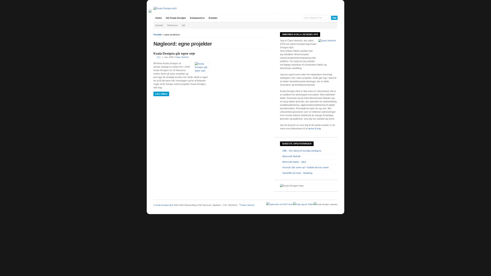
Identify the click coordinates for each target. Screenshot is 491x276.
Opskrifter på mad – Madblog (297, 173)
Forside (157, 34)
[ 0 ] (158, 57)
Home (158, 18)
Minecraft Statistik (291, 156)
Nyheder (159, 25)
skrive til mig (314, 128)
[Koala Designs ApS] (165, 8)
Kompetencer (197, 18)
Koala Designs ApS (164, 205)
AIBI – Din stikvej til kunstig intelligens (301, 151)
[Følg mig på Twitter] (303, 204)
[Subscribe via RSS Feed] (279, 204)
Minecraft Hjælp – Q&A (294, 162)
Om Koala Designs (176, 18)
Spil (183, 25)
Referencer (172, 25)
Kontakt (213, 18)
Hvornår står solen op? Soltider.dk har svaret (305, 167)
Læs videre (161, 94)
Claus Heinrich (182, 57)
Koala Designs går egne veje (174, 53)
